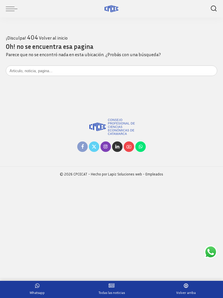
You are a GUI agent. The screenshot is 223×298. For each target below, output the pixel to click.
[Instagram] (105, 146)
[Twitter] (94, 146)
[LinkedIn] (117, 146)
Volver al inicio (53, 38)
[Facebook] (82, 146)
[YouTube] (129, 146)
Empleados (154, 174)
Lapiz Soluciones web (125, 174)
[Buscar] (213, 8)
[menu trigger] (13, 8)
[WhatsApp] (140, 146)
